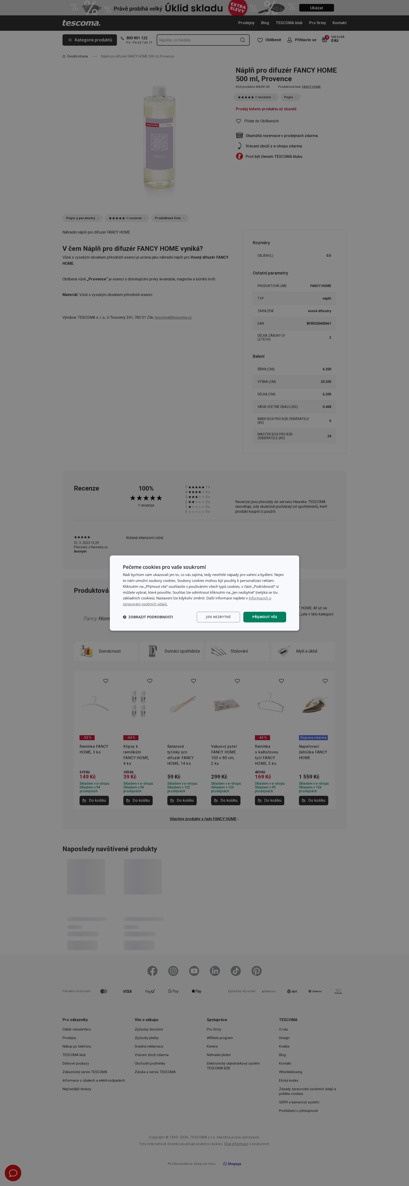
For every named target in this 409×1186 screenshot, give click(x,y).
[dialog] (204, 593)
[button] (148, 617)
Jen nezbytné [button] (218, 617)
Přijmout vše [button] (264, 617)
